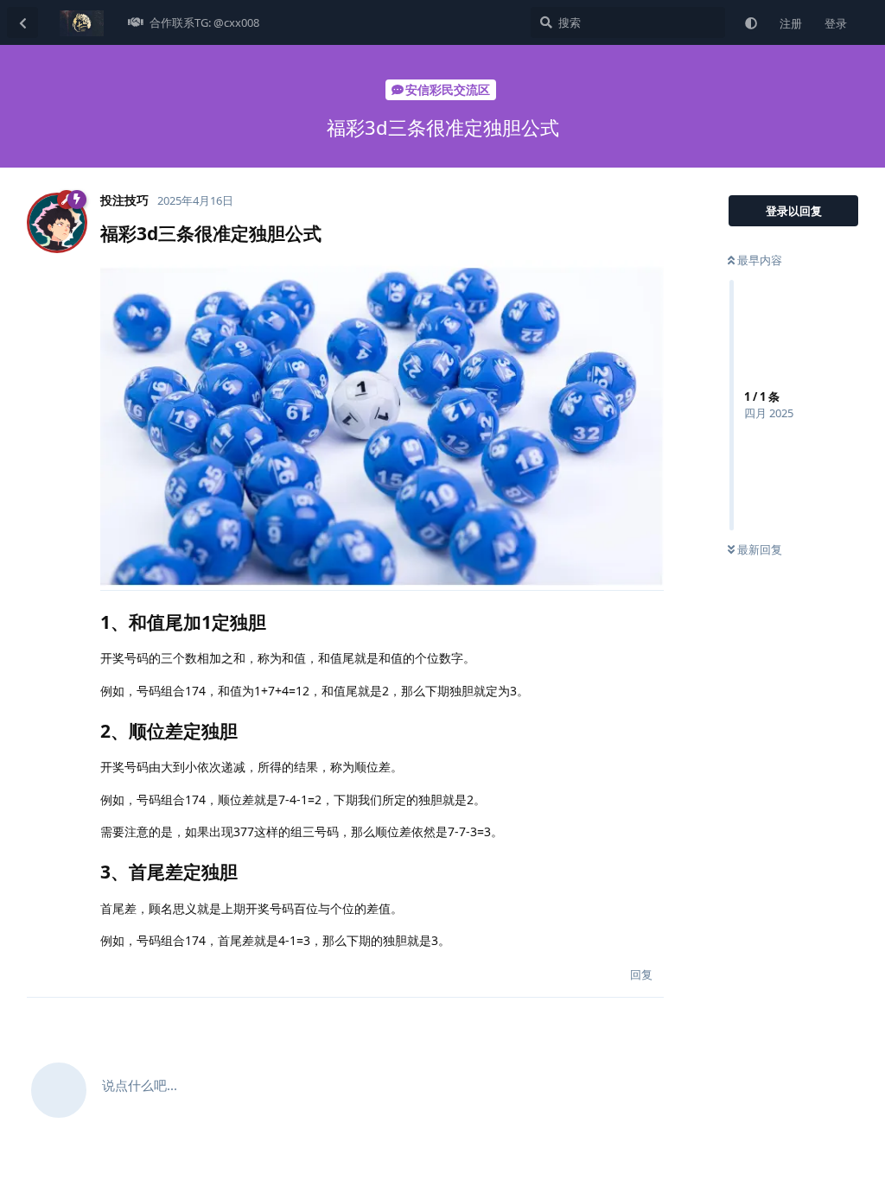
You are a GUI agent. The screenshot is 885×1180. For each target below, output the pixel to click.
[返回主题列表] (22, 22)
